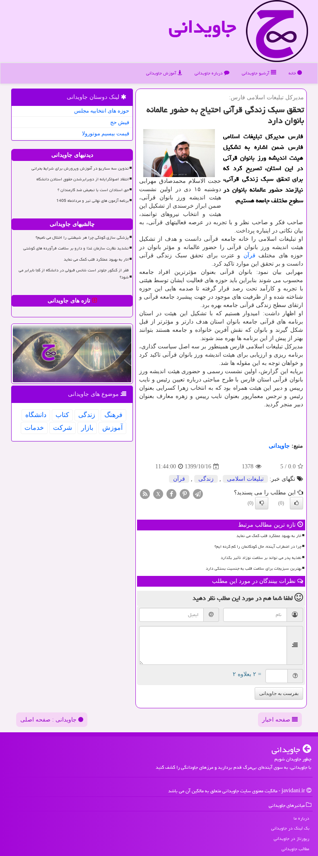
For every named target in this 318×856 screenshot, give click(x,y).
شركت (62, 427)
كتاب (62, 414)
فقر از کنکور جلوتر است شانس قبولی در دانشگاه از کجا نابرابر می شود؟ (74, 273)
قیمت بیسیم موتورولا (105, 133)
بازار (87, 427)
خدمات (34, 427)
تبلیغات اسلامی (245, 479)
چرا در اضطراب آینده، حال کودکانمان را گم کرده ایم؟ (257, 546)
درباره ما (301, 818)
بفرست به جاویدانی (279, 693)
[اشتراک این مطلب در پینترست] (184, 494)
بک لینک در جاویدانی (290, 828)
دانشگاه (35, 414)
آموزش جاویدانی (162, 73)
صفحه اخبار (277, 720)
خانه (293, 73)
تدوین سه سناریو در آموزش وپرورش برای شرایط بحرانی (80, 168)
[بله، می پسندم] (296, 503)
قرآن (249, 255)
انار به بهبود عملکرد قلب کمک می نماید (268, 536)
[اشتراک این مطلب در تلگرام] (198, 494)
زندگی (206, 479)
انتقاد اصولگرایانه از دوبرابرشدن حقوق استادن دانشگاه (82, 179)
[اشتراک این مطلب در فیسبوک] (171, 494)
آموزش (112, 427)
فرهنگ (113, 414)
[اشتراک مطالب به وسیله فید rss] (145, 494)
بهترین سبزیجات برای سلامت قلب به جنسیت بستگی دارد (253, 568)
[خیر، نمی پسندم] (261, 503)
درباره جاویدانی (209, 73)
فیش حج (119, 122)
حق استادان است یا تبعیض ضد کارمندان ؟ (93, 190)
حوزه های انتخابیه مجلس (101, 111)
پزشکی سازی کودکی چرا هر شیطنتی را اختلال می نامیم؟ (82, 237)
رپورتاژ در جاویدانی (291, 838)
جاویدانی (202, 26)
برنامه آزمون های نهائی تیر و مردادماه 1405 (92, 201)
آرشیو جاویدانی (256, 73)
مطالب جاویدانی (295, 848)
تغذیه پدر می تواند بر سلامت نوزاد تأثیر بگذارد (261, 558)
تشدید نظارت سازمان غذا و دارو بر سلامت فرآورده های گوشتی (76, 248)
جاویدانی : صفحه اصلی (49, 720)
